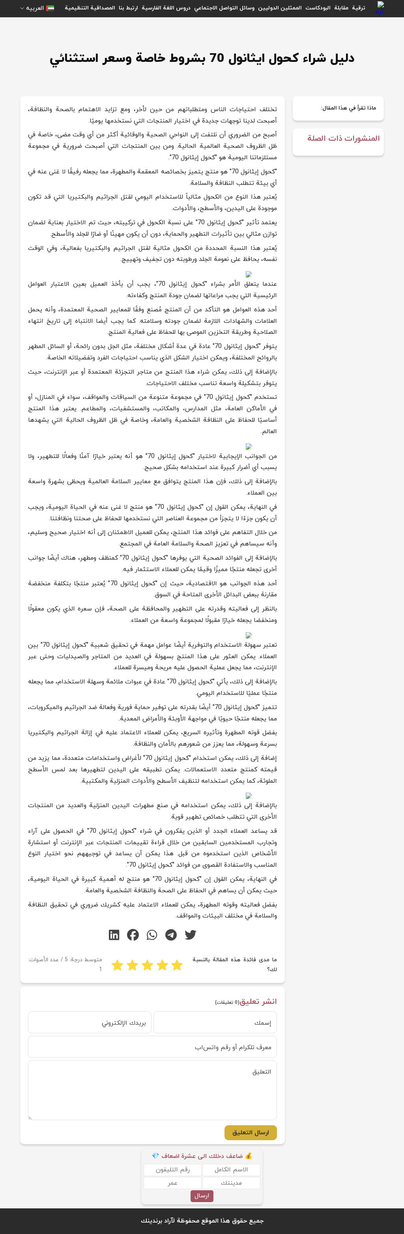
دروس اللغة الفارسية (166, 8)
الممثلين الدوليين (280, 8)
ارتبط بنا (128, 8)
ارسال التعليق (250, 1132)
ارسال (202, 1195)
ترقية (358, 8)
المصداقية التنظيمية (90, 8)
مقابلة (341, 8)
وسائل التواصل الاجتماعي (224, 8)
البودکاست (318, 8)
